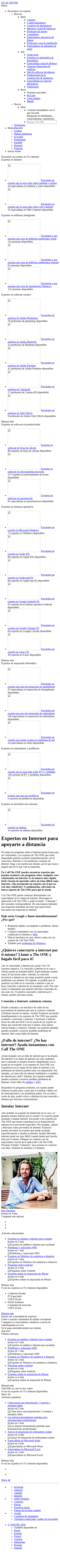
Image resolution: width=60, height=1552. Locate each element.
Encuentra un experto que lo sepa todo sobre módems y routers (32, 181)
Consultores (33, 34)
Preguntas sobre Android (20, 1265)
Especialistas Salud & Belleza (42, 63)
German (18, 1539)
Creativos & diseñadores (39, 25)
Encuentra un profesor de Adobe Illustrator (31, 340)
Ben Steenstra (8, 1210)
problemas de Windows (34, 943)
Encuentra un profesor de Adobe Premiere (31, 364)
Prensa (17, 1504)
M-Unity (31, 95)
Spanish (18, 1548)
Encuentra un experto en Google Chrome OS (31, 627)
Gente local (32, 54)
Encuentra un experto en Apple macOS (31, 576)
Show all (5, 1394)
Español (18, 142)
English (18, 130)
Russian (18, 1545)
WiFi (35, 934)
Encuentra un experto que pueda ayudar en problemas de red (31, 738)
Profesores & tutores (37, 31)
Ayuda (17, 1513)
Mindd (30, 101)
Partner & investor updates (27, 1510)
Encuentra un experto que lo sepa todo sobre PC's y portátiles (31, 770)
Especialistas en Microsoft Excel (24, 1449)
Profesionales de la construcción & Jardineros (40, 76)
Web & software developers (41, 72)
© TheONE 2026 (16, 1524)
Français (18, 148)
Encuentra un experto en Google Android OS (31, 600)
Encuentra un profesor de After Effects (31, 412)
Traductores (33, 86)
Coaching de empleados (26, 1516)
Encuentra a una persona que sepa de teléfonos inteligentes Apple (32, 237)
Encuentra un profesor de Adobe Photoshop (31, 316)
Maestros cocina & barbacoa (41, 28)
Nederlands (20, 139)
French (17, 1536)
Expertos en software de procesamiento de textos (30, 470)
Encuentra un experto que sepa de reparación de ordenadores (31, 712)
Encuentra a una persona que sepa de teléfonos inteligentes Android (33, 261)
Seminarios (19, 125)
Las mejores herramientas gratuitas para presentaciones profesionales (27, 1419)
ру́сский (18, 136)
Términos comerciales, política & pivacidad (36, 1519)
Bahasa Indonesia (23, 133)
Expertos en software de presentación (30, 497)
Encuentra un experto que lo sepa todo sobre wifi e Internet (31, 205)
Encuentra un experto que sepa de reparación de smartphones (31, 685)
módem (29, 1082)
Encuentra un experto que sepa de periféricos (31, 794)
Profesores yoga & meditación (42, 43)
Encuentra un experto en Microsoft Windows (31, 529)
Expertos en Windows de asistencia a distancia (31, 1256)
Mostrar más (7, 421)
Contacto (18, 1501)
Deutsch (18, 145)
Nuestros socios (22, 1507)
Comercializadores (36, 22)
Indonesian (19, 1542)
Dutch (17, 1530)
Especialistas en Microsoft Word (24, 1440)
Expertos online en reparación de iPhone (28, 1273)
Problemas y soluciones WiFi (22, 1247)
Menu (4, 5)
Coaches (31, 19)
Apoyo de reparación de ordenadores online (30, 1431)
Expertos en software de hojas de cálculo (30, 446)
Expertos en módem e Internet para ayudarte (30, 1238)
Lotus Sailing (33, 98)
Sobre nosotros (21, 1498)
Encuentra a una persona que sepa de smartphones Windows (32, 285)
